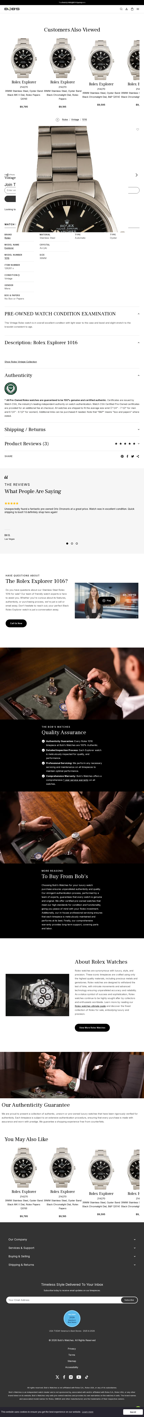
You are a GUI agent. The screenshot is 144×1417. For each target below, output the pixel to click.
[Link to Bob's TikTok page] (86, 1377)
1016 (6, 258)
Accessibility (71, 1367)
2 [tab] (72, 544)
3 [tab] (77, 544)
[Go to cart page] (132, 9)
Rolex (7, 237)
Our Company (17, 1239)
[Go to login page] (126, 9)
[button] (136, 174)
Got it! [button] (133, 1412)
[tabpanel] (72, 521)
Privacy (72, 1348)
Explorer (9, 248)
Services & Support (21, 1248)
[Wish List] (138, 129)
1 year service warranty (75, 780)
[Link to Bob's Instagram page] (71, 1377)
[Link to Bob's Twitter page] (57, 1377)
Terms (71, 1354)
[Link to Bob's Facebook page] (64, 1377)
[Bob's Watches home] (12, 9)
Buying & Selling (19, 1256)
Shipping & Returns (21, 1264)
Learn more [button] (87, 1412)
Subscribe (129, 1300)
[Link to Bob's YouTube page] (78, 1377)
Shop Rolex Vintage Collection (20, 361)
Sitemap (72, 1361)
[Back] (57, 119)
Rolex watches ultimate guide (90, 1006)
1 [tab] (67, 544)
